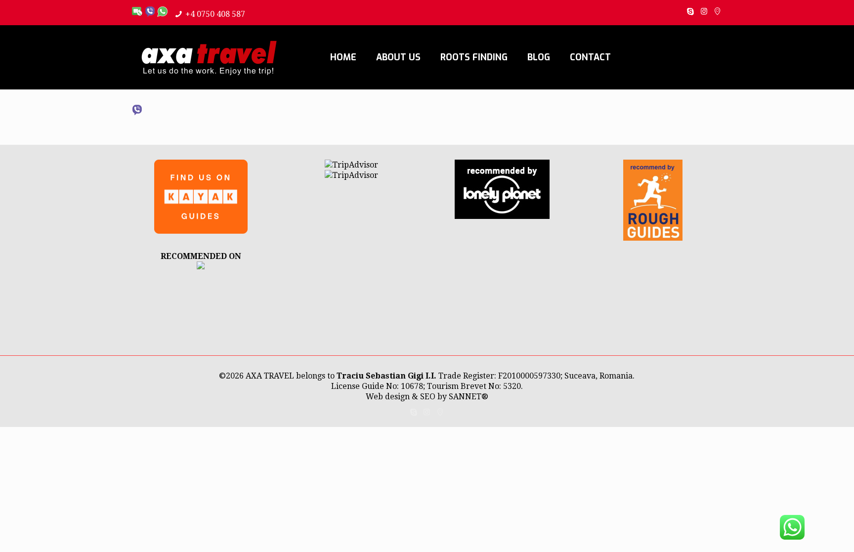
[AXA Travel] (209, 57)
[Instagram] (704, 11)
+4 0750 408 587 (215, 14)
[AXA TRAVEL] (200, 266)
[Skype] (690, 11)
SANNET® (468, 396)
